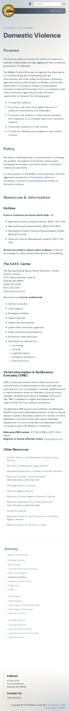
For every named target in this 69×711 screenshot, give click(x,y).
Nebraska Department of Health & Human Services (34, 471)
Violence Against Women (20, 491)
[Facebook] (30, 4)
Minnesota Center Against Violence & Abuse (31, 496)
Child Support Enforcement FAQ (24, 605)
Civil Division (14, 596)
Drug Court (13, 585)
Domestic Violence (17, 577)
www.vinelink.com (53, 438)
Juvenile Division (16, 620)
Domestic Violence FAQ (19, 581)
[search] (63, 4)
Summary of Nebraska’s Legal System (27, 465)
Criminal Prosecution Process (22, 569)
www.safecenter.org (14, 291)
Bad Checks (14, 564)
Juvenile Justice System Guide (23, 633)
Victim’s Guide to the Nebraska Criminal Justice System (32, 459)
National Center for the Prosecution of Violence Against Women (33, 518)
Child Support (15, 601)
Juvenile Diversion (17, 625)
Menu (54, 10)
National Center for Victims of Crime (27, 524)
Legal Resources (16, 637)
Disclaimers (53, 705)
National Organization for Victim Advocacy (30, 501)
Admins (62, 708)
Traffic (11, 589)
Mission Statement (18, 554)
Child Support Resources (20, 609)
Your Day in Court (16, 613)
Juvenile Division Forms (19, 629)
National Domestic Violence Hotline (26, 476)
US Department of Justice (21, 485)
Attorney (11, 549)
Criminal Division (16, 560)
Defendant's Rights (17, 573)
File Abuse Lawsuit (17, 510)
